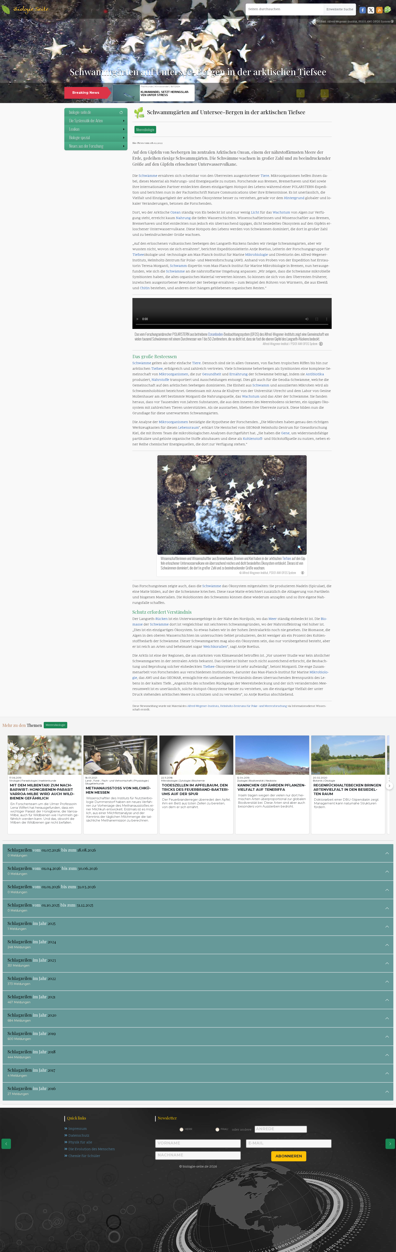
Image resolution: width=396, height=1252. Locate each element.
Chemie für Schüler (84, 1156)
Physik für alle (80, 1142)
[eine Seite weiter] (390, 1144)
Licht (255, 212)
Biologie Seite (30, 9)
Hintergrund (294, 198)
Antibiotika (315, 374)
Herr (188, 1129)
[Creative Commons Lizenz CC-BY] (392, 22)
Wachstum (281, 212)
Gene (285, 433)
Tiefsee (138, 254)
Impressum (77, 1128)
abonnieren (289, 1156)
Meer (273, 619)
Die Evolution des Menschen (91, 1149)
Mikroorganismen (173, 374)
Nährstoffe (160, 380)
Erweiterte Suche (339, 9)
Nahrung (183, 218)
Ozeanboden (215, 334)
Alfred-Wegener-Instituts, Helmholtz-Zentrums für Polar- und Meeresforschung (237, 706)
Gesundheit (211, 374)
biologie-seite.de (80, 112)
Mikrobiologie (256, 254)
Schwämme (148, 176)
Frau (224, 1129)
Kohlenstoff (252, 438)
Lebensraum (188, 427)
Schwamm (178, 266)
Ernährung (238, 374)
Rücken (162, 619)
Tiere (264, 176)
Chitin (145, 288)
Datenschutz (78, 1135)
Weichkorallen (215, 646)
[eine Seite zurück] (6, 1144)
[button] (387, 9)
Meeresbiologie (145, 129)
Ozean (175, 212)
